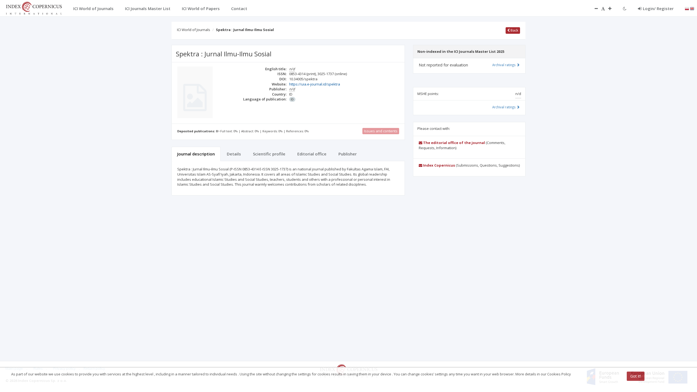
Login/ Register (658, 8)
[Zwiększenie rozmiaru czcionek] (612, 8)
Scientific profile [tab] (269, 154)
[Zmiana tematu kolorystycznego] (624, 8)
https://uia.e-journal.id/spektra (314, 84)
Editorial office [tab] (311, 154)
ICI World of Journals (193, 29)
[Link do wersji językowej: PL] (687, 8)
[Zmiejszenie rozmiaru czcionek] (593, 8)
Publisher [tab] (347, 154)
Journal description (196, 154)
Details (234, 154)
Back (514, 30)
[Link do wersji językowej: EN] (692, 8)
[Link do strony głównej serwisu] (34, 7)
